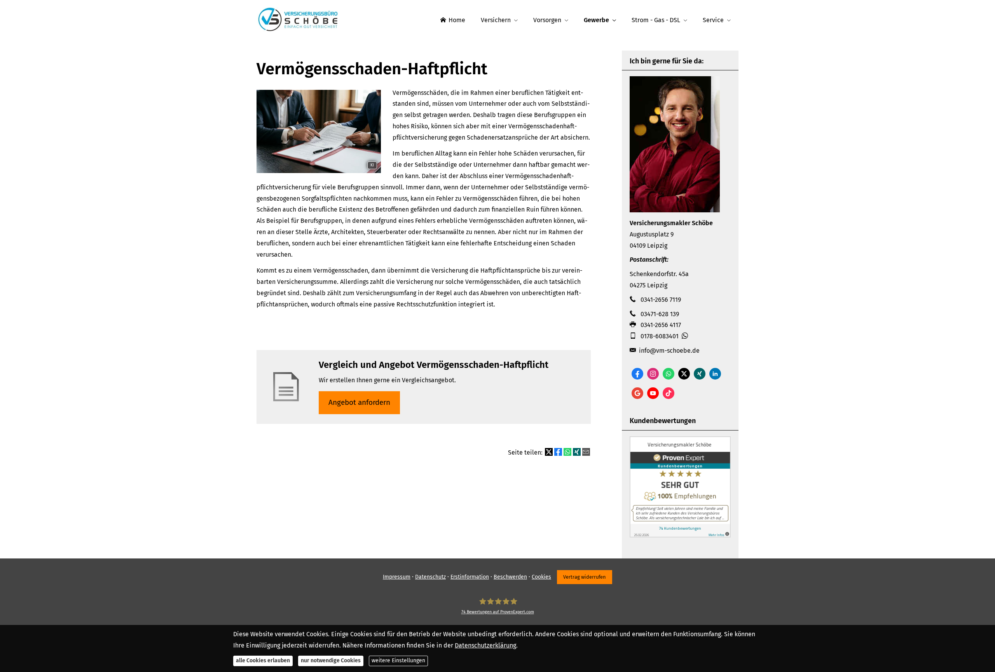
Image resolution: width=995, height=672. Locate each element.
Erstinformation (469, 577)
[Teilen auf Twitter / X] (549, 452)
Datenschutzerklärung (485, 645)
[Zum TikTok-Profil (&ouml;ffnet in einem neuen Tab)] (668, 393)
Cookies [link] (541, 577)
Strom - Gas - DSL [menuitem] (656, 20)
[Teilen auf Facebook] (558, 452)
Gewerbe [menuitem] (596, 20)
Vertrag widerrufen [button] (584, 577)
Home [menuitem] (457, 20)
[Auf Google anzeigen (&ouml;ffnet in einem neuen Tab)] (637, 393)
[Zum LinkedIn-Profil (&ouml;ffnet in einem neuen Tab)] (715, 374)
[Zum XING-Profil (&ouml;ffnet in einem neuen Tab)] (699, 374)
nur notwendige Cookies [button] (331, 660)
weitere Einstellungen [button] (398, 660)
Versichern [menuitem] (496, 20)
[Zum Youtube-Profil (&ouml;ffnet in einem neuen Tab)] (653, 393)
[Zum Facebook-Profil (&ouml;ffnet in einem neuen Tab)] (637, 374)
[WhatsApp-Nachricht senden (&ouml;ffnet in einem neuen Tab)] (668, 374)
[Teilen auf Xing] (577, 452)
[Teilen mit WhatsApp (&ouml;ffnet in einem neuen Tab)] (567, 452)
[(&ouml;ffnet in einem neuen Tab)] (680, 535)
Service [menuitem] (713, 20)
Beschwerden (510, 577)
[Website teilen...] (586, 452)
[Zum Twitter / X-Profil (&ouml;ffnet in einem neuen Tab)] (684, 374)
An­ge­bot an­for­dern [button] (359, 402)
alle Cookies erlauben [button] (263, 660)
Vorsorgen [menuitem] (547, 20)
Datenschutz (430, 577)
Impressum (396, 577)
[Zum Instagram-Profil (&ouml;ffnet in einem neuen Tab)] (653, 374)
